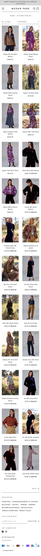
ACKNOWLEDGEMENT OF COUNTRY (25, 502)
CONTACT (15, 504)
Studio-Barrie (8, 540)
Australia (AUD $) (8, 550)
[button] (34, 8)
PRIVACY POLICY (25, 510)
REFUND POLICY (27, 507)
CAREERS (23, 504)
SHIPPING (31, 504)
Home (12, 15)
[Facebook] (3, 532)
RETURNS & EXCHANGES (11, 507)
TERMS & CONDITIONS (10, 510)
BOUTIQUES (6, 504)
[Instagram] (6, 532)
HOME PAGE (6, 502)
